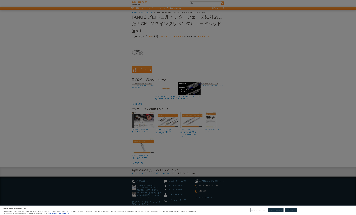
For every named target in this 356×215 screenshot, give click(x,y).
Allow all (290, 210)
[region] (178, 210)
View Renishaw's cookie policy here (59, 213)
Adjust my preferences (258, 210)
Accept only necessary (275, 210)
